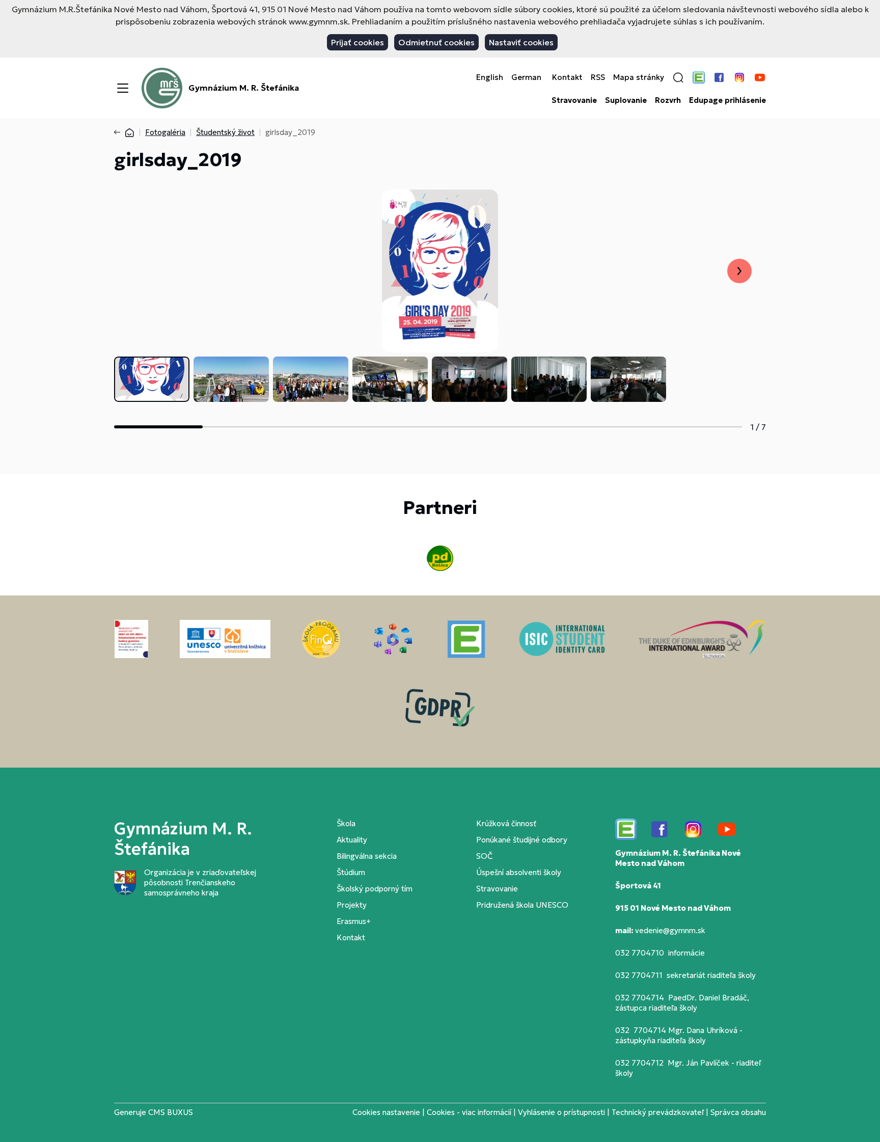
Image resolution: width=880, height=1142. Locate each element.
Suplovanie (626, 100)
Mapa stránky (638, 77)
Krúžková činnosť (506, 823)
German (526, 77)
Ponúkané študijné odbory (521, 840)
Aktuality (352, 840)
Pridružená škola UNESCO (522, 905)
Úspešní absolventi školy (518, 872)
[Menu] (122, 88)
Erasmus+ (354, 921)
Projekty (352, 905)
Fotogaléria (165, 132)
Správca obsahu (738, 1112)
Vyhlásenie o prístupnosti (561, 1112)
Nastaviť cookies (521, 42)
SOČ (484, 856)
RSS (598, 77)
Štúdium (351, 872)
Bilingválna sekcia (367, 856)
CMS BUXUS (170, 1112)
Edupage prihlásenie (727, 100)
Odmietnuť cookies (436, 42)
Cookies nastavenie (386, 1112)
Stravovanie (574, 100)
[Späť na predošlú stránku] (119, 132)
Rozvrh (668, 100)
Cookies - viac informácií (469, 1112)
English (489, 77)
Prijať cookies (357, 42)
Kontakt (567, 77)
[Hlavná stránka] (129, 132)
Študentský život (225, 132)
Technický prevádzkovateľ (658, 1112)
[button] (678, 77)
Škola (346, 823)
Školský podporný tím (375, 888)
